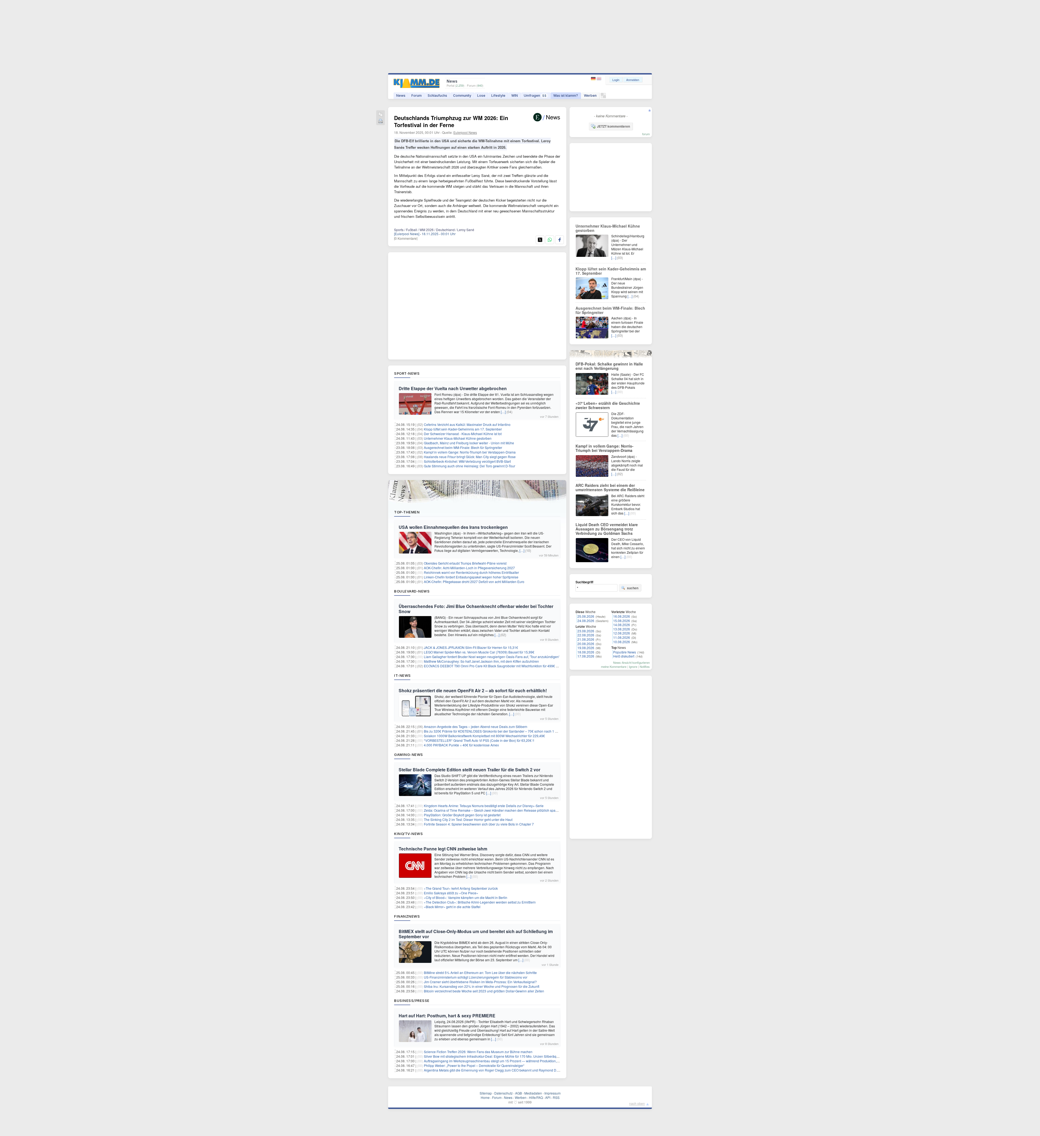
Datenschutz (503, 1093)
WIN (514, 95)
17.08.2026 (585, 656)
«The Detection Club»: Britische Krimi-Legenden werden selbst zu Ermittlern (480, 902)
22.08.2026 (585, 635)
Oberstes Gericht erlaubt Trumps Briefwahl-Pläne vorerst (465, 563)
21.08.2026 (585, 639)
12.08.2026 (621, 633)
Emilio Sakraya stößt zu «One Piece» (451, 893)
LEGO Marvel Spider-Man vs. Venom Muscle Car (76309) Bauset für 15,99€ (479, 652)
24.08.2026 (585, 620)
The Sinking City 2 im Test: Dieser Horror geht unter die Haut (468, 819)
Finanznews (407, 916)
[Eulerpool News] (406, 233)
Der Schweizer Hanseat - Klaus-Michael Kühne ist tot (463, 433)
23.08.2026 (585, 631)
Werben (590, 95)
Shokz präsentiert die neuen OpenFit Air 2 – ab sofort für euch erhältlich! (473, 690)
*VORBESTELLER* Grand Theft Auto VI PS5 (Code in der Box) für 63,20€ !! (479, 740)
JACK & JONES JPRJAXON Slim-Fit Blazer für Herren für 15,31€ (471, 647)
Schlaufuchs (437, 95)
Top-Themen (407, 512)
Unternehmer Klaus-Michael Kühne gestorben (458, 438)
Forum (416, 95)
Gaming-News (408, 754)
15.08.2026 (621, 620)
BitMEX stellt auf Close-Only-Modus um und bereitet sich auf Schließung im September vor (476, 934)
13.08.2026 (621, 629)
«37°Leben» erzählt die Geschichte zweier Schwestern (608, 405)
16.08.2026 (621, 616)
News (400, 95)
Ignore (633, 666)
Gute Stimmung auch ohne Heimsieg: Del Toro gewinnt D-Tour (469, 466)
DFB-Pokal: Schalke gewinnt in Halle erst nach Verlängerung (609, 366)
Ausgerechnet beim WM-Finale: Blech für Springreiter (463, 447)
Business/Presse (412, 1000)
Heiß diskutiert (623, 656)
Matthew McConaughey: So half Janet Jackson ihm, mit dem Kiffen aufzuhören (481, 661)
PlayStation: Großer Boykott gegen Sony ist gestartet (462, 815)
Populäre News (624, 652)
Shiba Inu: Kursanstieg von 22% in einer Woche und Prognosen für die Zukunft (481, 986)
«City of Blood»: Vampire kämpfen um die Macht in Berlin (465, 897)
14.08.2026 (621, 624)
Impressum (552, 1093)
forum (646, 134)
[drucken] (380, 121)
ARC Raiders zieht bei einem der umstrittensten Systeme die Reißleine (610, 487)
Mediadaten (533, 1093)
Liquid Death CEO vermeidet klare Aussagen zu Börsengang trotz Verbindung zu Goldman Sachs (607, 529)
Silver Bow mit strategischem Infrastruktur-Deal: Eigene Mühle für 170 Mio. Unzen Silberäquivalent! (496, 1056)
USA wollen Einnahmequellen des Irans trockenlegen (453, 527)
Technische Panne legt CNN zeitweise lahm (443, 849)
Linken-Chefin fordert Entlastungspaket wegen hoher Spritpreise (471, 577)
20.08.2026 (585, 643)
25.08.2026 (585, 616)
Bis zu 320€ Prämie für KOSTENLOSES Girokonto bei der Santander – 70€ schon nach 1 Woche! (495, 731)
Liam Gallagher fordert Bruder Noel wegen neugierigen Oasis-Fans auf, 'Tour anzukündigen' (491, 656)
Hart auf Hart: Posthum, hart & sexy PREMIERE (447, 1015)
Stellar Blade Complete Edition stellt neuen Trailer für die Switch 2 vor (469, 769)
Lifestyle (498, 95)
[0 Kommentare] (405, 238)
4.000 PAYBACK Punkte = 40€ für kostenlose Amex (461, 745)
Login (615, 79)
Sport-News (407, 373)
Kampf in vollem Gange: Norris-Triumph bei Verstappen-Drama (470, 452)
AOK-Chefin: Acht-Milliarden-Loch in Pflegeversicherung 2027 (469, 567)
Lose (481, 95)
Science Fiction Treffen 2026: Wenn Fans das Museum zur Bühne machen (478, 1051)
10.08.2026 (621, 641)
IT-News (402, 675)
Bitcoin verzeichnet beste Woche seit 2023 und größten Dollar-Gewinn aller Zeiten (484, 991)
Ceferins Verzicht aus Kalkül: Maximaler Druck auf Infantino (467, 424)
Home (485, 1097)
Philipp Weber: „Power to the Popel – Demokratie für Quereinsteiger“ (474, 1065)
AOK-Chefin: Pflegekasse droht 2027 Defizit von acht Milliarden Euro (474, 581)
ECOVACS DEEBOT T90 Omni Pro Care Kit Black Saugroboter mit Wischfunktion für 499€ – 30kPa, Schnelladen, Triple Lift (513, 666)
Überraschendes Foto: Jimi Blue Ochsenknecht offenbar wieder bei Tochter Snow (476, 608)
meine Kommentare (613, 666)
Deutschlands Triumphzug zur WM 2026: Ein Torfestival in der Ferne (451, 121)
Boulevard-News (412, 591)
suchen (632, 587)
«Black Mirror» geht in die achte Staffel (452, 906)
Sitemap (486, 1093)
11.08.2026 (621, 637)
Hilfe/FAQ (536, 1097)
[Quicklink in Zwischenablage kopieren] (380, 114)
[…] (503, 411)
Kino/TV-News (408, 833)
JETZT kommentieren (613, 126)
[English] (599, 78)
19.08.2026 (585, 647)
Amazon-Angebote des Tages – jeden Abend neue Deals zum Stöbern (475, 726)
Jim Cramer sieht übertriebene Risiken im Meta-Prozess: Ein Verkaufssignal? (480, 981)
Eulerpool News (465, 132)
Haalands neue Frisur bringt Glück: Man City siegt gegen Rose (470, 456)
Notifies (645, 666)
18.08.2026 (585, 652)
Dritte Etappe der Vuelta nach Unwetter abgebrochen (453, 388)
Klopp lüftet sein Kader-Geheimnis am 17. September (463, 429)
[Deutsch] (594, 78)
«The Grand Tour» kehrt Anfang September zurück (461, 888)
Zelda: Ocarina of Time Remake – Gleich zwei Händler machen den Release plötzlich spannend (494, 810)
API (547, 1097)
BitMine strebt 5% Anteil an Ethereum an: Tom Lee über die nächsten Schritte (480, 972)
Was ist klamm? (565, 95)
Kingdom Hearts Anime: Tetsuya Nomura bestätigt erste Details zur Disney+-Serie (484, 805)
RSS (556, 1097)
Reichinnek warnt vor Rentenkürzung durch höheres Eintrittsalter (471, 572)
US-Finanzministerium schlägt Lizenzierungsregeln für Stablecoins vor (475, 977)
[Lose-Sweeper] (603, 97)
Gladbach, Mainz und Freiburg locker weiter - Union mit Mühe (469, 443)
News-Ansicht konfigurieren (631, 662)
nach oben (637, 1103)
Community (462, 95)
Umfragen (535, 95)
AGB (518, 1093)
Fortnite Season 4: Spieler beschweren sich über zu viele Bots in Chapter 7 (479, 824)
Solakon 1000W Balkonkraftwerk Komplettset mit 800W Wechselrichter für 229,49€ (484, 735)
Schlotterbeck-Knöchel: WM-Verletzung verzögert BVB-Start (467, 461)
